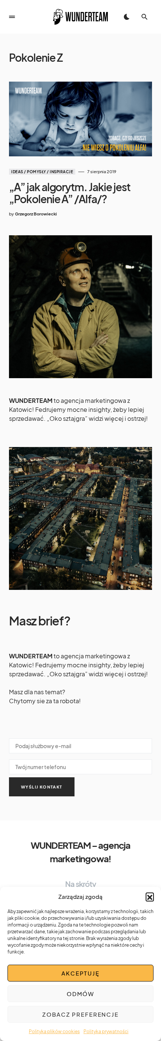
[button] (150, 896)
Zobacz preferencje (80, 1014)
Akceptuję (80, 973)
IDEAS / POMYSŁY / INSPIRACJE (42, 171)
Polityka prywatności (105, 1031)
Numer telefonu (80, 765)
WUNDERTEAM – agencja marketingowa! (80, 851)
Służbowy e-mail (80, 744)
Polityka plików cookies (54, 1031)
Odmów (80, 993)
